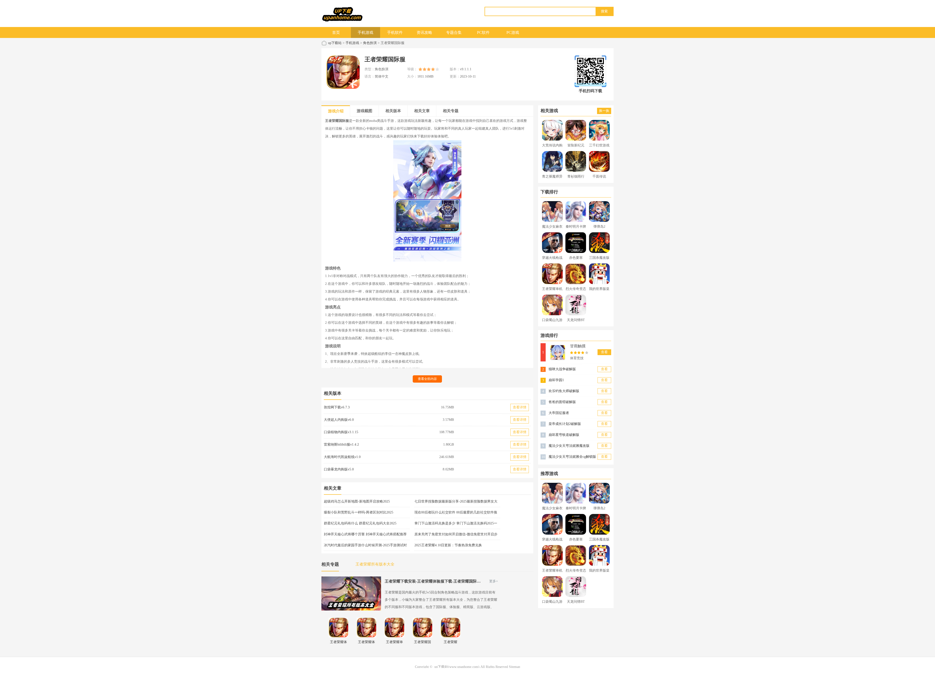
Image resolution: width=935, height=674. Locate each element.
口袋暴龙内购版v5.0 (339, 469)
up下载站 (335, 43)
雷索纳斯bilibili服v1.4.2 (341, 444)
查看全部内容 (427, 379)
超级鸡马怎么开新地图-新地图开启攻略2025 (357, 501)
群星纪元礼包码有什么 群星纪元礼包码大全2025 (360, 523)
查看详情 (519, 407)
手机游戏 (365, 32)
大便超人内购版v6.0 (339, 420)
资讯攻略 (424, 32)
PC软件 (483, 32)
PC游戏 (512, 32)
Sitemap (514, 667)
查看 (604, 352)
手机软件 (395, 32)
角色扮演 (370, 43)
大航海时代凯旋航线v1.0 (342, 457)
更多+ (493, 581)
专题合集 (454, 32)
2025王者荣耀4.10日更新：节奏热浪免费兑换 (448, 545)
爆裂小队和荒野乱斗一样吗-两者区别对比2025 (358, 512)
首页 (336, 32)
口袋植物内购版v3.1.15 (341, 432)
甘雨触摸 (578, 346)
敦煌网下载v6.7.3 (337, 407)
